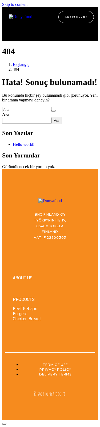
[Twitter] (42, 29)
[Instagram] (27, 29)
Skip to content (14, 4)
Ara (5, 114)
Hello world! (23, 144)
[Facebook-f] (12, 29)
